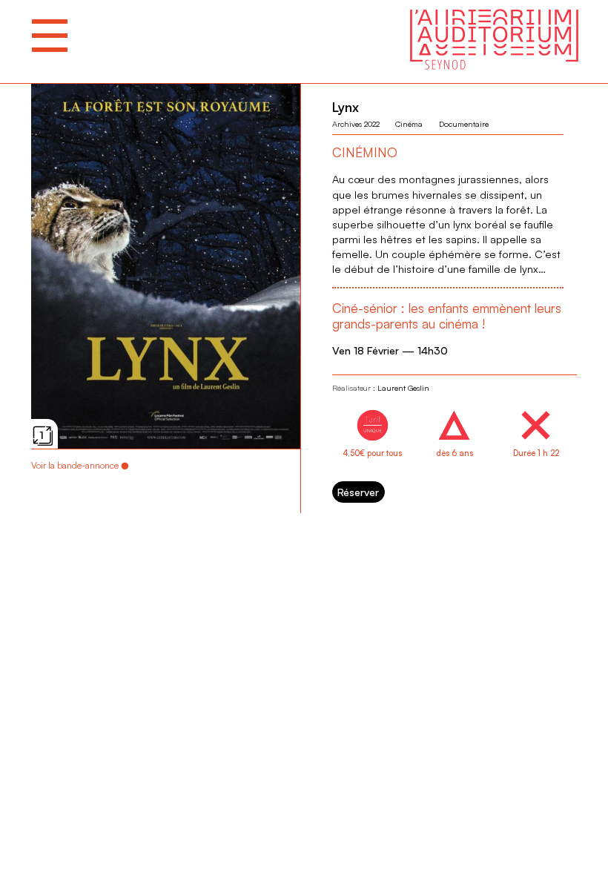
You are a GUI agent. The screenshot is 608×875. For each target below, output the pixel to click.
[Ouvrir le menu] (49, 35)
